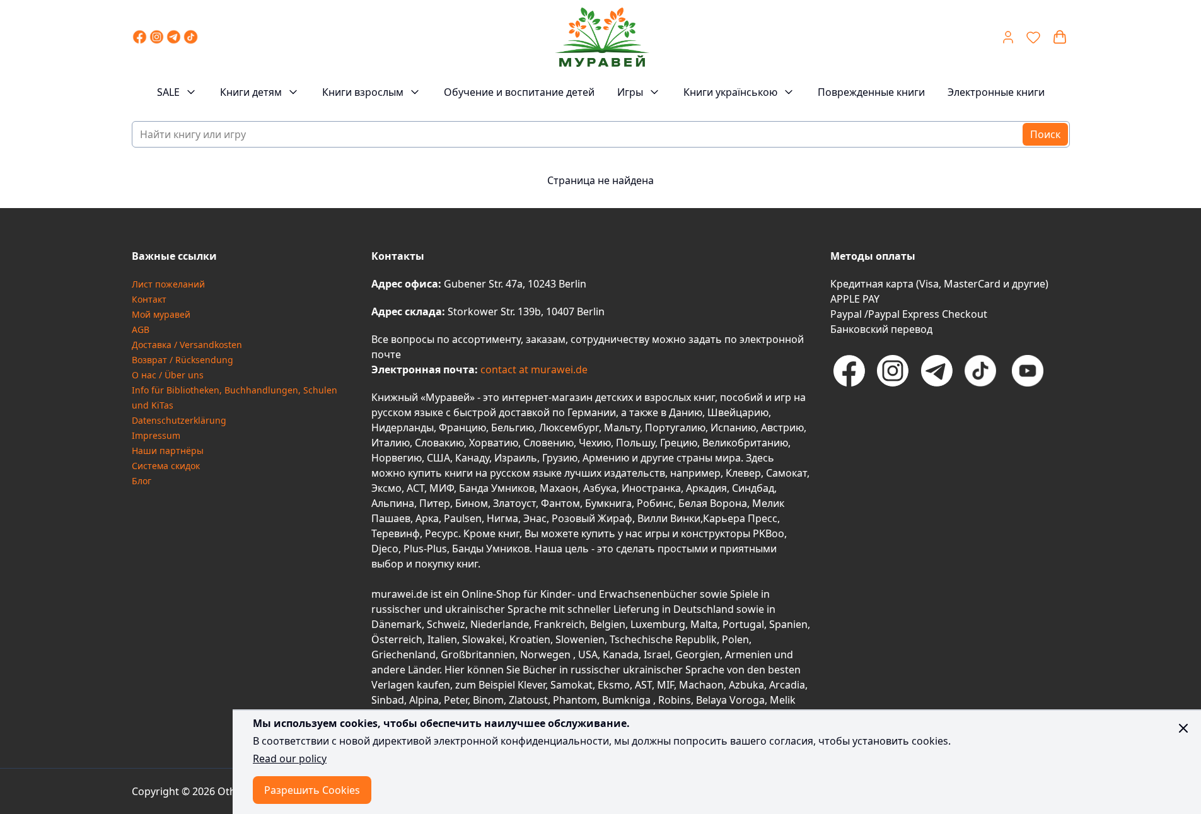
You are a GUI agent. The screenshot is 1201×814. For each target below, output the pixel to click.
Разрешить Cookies (312, 790)
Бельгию (512, 427)
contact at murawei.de (533, 369)
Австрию (782, 427)
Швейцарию (738, 412)
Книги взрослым (362, 92)
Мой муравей (161, 314)
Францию (462, 427)
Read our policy (290, 758)
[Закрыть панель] (1183, 728)
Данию (685, 412)
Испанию (733, 427)
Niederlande (499, 624)
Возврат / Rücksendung (182, 360)
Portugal (743, 624)
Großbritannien (478, 654)
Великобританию (745, 443)
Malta (703, 624)
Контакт (149, 299)
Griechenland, (404, 654)
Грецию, (680, 443)
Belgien (607, 624)
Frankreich (559, 624)
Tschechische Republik (663, 639)
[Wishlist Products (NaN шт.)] (1033, 37)
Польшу (635, 443)
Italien (442, 639)
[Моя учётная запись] (1008, 37)
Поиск (1045, 134)
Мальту (622, 427)
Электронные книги (996, 92)
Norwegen (546, 654)
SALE (168, 92)
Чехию (595, 443)
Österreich (396, 639)
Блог (141, 481)
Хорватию (493, 443)
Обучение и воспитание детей (519, 92)
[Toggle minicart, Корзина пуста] (1059, 37)
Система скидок (166, 466)
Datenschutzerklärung (179, 420)
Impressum (156, 435)
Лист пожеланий (168, 284)
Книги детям (251, 92)
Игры (630, 92)
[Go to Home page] (602, 37)
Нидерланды (402, 427)
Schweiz (446, 624)
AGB (140, 329)
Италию (390, 443)
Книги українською (730, 92)
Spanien (788, 624)
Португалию (675, 427)
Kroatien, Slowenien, (559, 639)
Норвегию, (397, 458)
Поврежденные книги (871, 92)
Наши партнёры (168, 450)
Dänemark (396, 624)
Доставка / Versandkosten (187, 345)
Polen (735, 639)
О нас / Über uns (168, 375)
